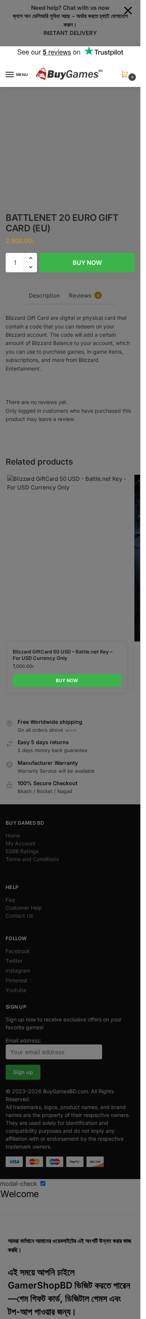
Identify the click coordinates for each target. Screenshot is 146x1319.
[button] (126, 76)
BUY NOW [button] (67, 680)
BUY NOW (87, 262)
